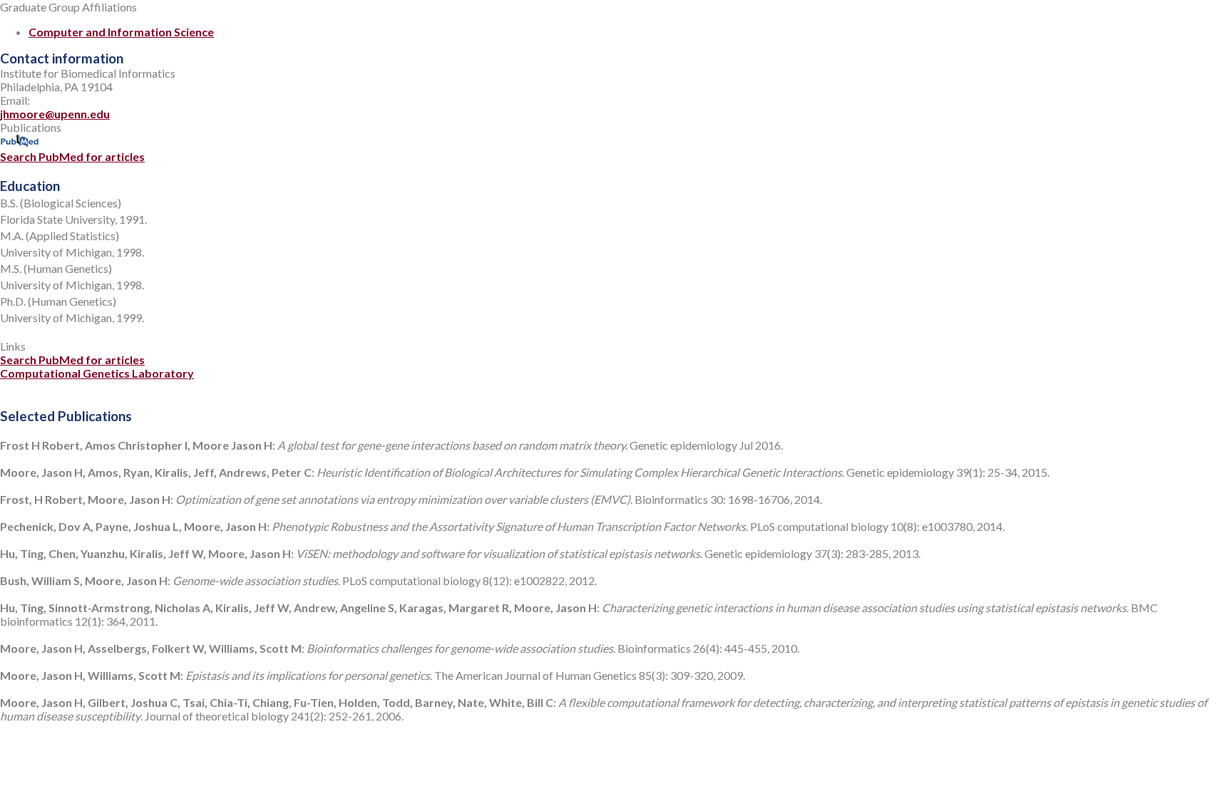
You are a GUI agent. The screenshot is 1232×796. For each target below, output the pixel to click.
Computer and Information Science (121, 31)
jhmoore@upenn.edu (55, 113)
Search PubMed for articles (72, 156)
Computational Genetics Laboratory (97, 373)
